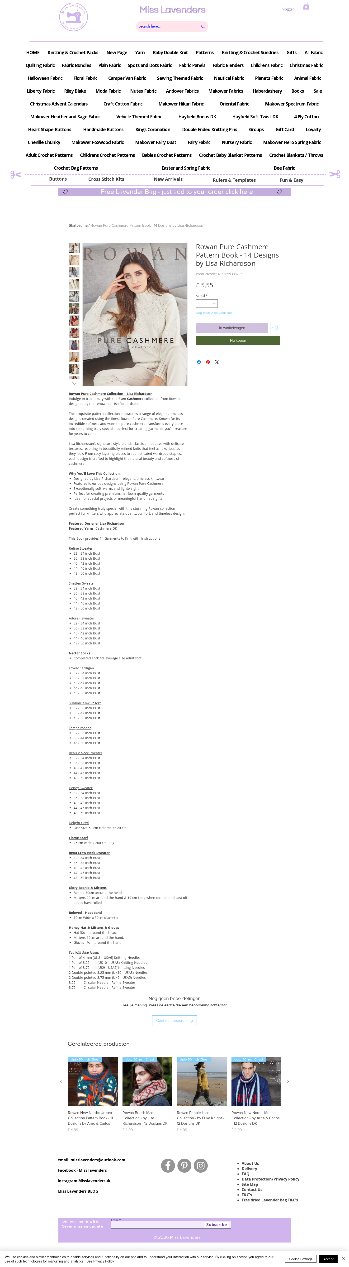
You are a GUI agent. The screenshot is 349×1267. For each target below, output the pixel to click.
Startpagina (78, 225)
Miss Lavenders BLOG (78, 1191)
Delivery (249, 1168)
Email (114, 1220)
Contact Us (252, 1189)
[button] (306, 6)
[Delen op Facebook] (199, 362)
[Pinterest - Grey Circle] (184, 1166)
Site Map (250, 1184)
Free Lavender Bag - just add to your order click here (176, 191)
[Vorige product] (61, 1081)
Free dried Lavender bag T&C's (270, 1200)
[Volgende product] (288, 1081)
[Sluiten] (343, 1259)
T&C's (247, 1194)
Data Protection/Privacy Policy (270, 1179)
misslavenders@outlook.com (98, 1159)
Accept (328, 1259)
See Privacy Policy (100, 1261)
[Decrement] (199, 304)
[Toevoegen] (275, 328)
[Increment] (214, 304)
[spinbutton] (207, 304)
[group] (174, 1097)
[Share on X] (217, 362)
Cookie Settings (300, 1259)
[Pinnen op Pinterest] (208, 362)
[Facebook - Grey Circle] (168, 1166)
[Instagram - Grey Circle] (201, 1166)
